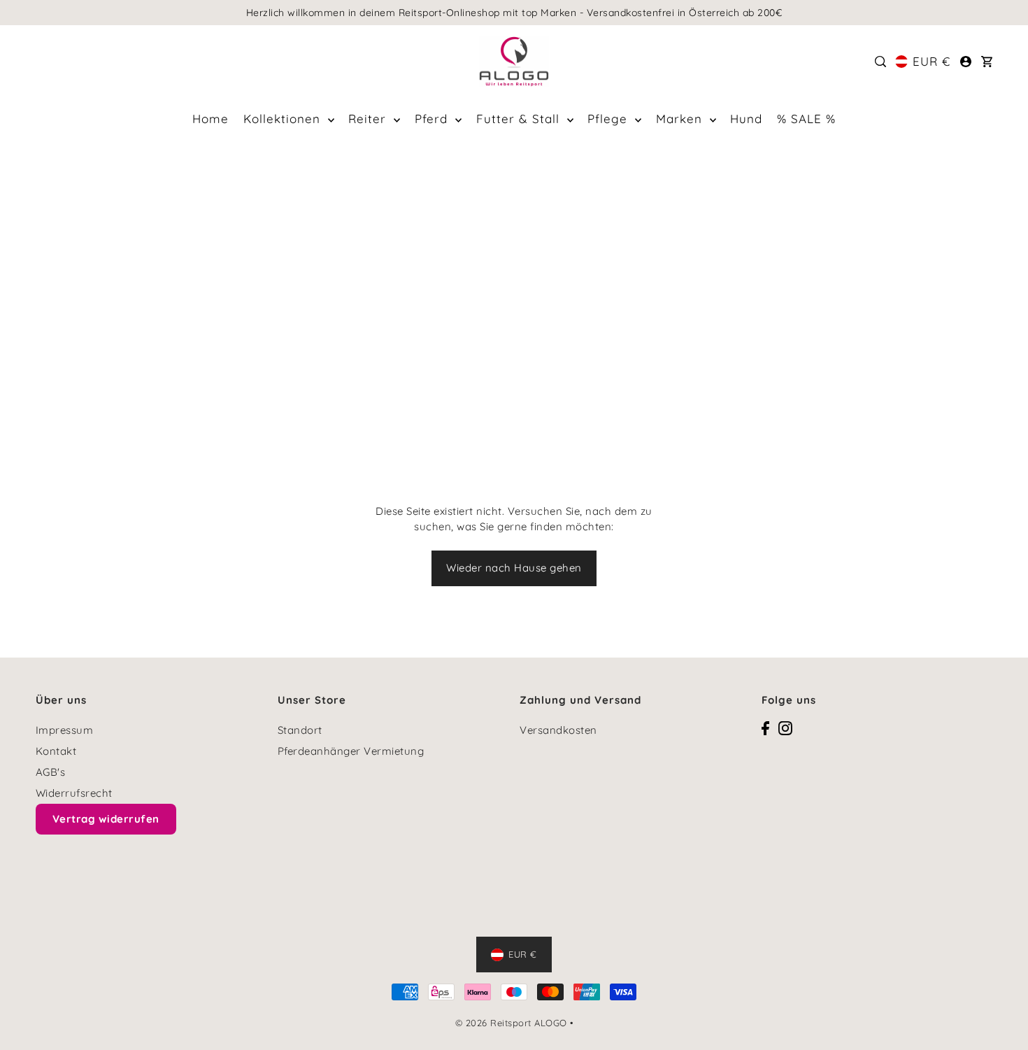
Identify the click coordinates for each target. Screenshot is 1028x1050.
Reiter (369, 118)
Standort (300, 730)
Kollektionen (283, 118)
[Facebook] (765, 728)
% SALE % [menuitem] (806, 118)
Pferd (433, 118)
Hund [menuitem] (746, 118)
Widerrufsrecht (74, 793)
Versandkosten (558, 730)
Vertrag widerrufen (105, 818)
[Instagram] (785, 728)
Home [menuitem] (210, 118)
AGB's (51, 772)
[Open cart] (986, 61)
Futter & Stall (520, 118)
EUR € (931, 61)
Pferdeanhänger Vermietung (351, 751)
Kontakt (56, 751)
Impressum (65, 730)
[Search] (880, 61)
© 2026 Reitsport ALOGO (511, 1022)
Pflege (609, 118)
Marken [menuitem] (681, 118)
